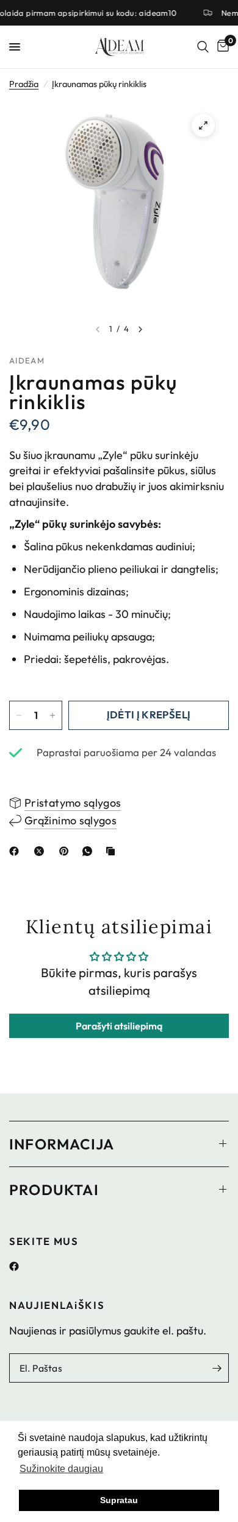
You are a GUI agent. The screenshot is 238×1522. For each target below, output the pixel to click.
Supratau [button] (119, 1500)
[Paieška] (203, 47)
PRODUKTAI (54, 1189)
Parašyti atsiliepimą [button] (119, 1026)
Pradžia (23, 84)
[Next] (140, 329)
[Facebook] (18, 1266)
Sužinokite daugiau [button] (61, 1469)
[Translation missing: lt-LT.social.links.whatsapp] (89, 851)
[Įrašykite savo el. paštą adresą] (216, 1368)
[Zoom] (203, 125)
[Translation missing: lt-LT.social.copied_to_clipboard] (113, 851)
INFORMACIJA (61, 1144)
